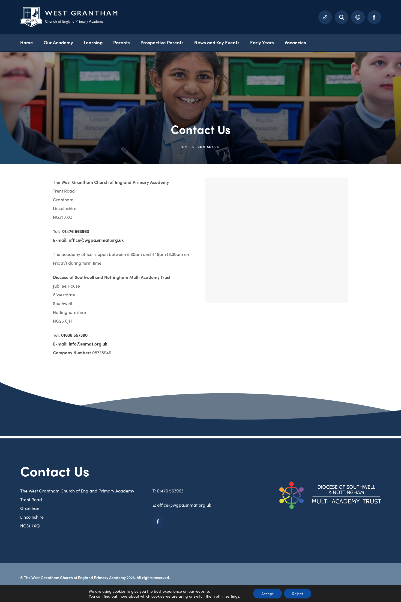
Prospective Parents (162, 42)
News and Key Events (217, 42)
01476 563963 (75, 231)
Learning (93, 42)
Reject (297, 593)
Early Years (262, 42)
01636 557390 (74, 335)
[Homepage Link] (69, 25)
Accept (267, 593)
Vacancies (295, 42)
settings (232, 596)
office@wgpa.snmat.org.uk (96, 240)
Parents (121, 42)
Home (26, 42)
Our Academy (58, 42)
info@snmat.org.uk (88, 344)
